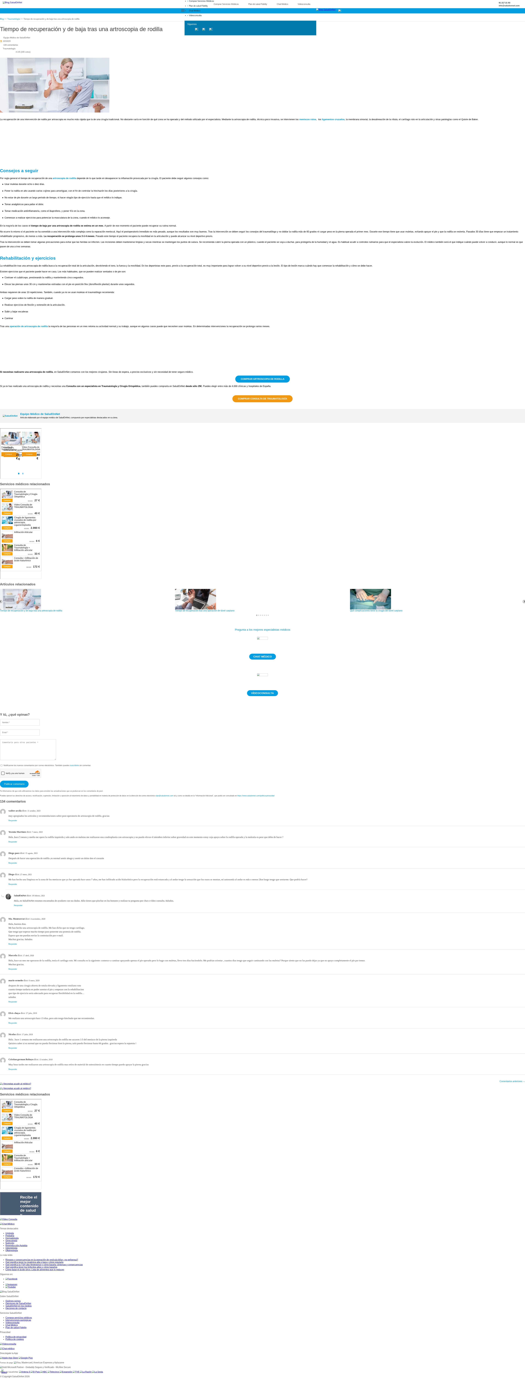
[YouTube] (211, 29)
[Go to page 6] (266, 615)
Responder (12, 821)
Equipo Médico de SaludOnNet (16, 38)
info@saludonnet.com (509, 6)
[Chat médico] (7, 1348)
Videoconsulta (195, 15)
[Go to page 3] (260, 615)
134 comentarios (10, 45)
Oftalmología (11, 1250)
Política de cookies (14, 1339)
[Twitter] (196, 29)
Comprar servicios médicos (18, 1317)
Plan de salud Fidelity (198, 6)
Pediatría (9, 1236)
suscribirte (74, 765)
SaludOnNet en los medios (18, 1306)
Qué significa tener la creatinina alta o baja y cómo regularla (34, 1262)
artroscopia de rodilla (36, 326)
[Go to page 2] (258, 615)
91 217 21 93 (504, 3)
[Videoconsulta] (8, 1344)
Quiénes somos (13, 1301)
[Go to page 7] (268, 615)
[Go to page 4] (262, 615)
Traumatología (9, 48)
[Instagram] (203, 29)
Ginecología (11, 1240)
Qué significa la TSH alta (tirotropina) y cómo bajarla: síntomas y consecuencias (44, 1265)
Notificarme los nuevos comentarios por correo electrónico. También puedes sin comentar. (47, 765)
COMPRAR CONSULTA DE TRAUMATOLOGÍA (262, 398)
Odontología (11, 1248)
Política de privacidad (15, 1337)
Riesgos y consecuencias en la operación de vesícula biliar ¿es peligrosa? (41, 1260)
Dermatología (12, 1238)
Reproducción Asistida (16, 1245)
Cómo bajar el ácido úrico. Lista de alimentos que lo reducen (34, 1269)
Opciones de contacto (16, 1308)
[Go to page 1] (256, 615)
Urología (9, 1233)
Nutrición (9, 1243)
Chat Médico (194, 10)
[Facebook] (190, 30)
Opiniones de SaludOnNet (18, 1303)
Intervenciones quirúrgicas (18, 1320)
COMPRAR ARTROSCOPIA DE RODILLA (262, 379)
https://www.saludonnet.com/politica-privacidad (255, 796)
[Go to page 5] (264, 615)
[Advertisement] (82, 142)
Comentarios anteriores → (512, 1081)
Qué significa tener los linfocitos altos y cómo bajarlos (31, 1267)
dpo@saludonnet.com (164, 796)
